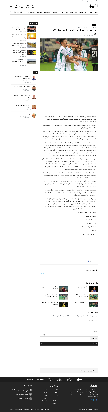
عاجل (32, 409)
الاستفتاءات (26, 409)
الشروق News (47, 12)
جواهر (67, 12)
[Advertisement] (69, 82)
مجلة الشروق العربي (45, 409)
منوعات (62, 12)
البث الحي (37, 409)
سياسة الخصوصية (18, 409)
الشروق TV (39, 12)
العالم (85, 12)
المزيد (12, 73)
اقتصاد (81, 12)
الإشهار (11, 409)
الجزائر (90, 12)
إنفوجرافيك (55, 12)
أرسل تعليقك (94, 338)
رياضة (76, 12)
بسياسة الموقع (61, 316)
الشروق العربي (31, 12)
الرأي (71, 12)
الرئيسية (96, 12)
